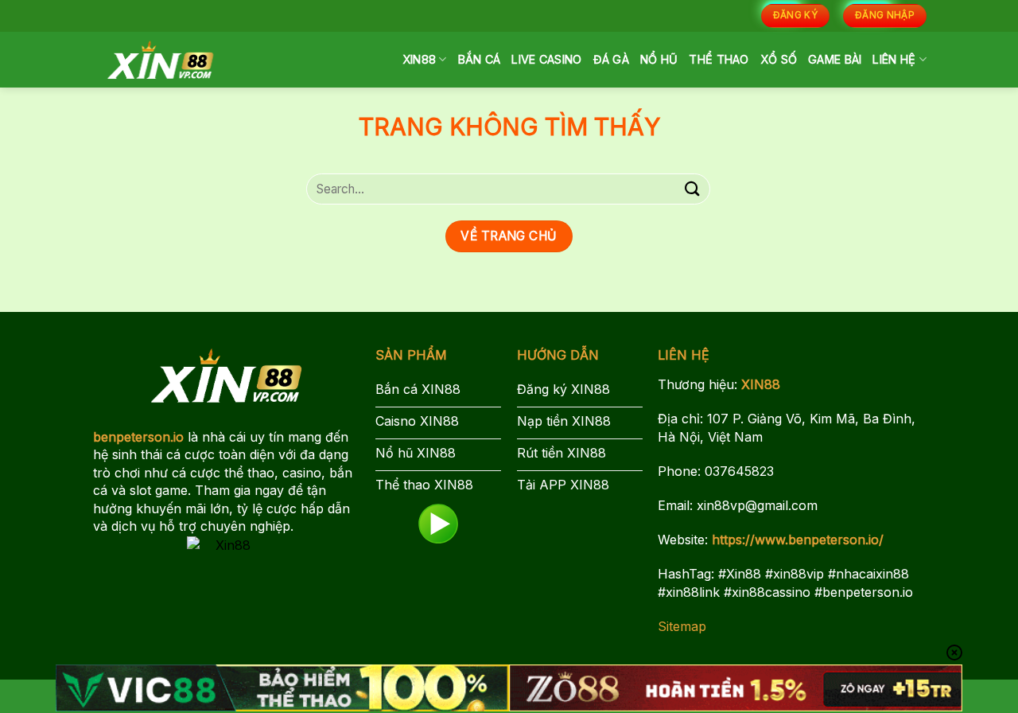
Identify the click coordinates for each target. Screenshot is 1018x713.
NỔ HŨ (659, 59)
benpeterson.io (138, 437)
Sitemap (682, 626)
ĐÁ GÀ (611, 59)
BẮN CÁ (479, 59)
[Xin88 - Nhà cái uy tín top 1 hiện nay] (160, 59)
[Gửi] (693, 189)
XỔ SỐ (778, 59)
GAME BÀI (834, 59)
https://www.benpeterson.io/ (798, 539)
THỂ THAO (718, 59)
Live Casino (546, 59)
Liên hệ (893, 59)
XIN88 (419, 59)
